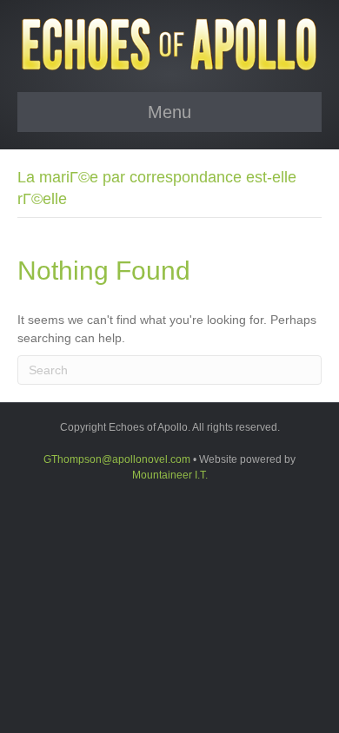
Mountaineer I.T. (170, 475)
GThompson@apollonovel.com (116, 459)
